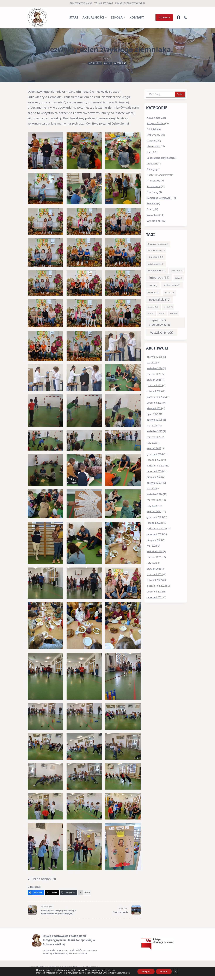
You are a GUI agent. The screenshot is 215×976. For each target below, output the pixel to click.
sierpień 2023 (154, 540)
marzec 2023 (154, 557)
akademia (156, 257)
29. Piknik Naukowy (156, 250)
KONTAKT (136, 17)
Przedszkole (153, 186)
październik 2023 (156, 528)
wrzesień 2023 (155, 534)
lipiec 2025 (153, 414)
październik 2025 (156, 397)
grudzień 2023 (155, 517)
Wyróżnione (120, 63)
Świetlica (152, 203)
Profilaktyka (153, 180)
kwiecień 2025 (154, 431)
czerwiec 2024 (154, 482)
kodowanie (172, 285)
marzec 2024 (154, 500)
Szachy (151, 209)
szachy (173, 313)
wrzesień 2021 (155, 597)
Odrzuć (163, 971)
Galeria (107, 63)
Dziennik (164, 17)
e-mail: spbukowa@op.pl (130, 3)
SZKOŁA (117, 17)
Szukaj (179, 94)
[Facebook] (178, 17)
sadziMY (168, 307)
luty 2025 (152, 442)
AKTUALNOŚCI (93, 17)
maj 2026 (152, 362)
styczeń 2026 (154, 379)
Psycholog (152, 192)
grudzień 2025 (155, 385)
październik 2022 (156, 585)
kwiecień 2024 (154, 494)
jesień (178, 278)
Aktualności (95, 63)
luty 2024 (152, 505)
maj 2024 (152, 488)
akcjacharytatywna (156, 264)
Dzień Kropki (177, 271)
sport (162, 313)
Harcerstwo (153, 146)
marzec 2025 (154, 437)
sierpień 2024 (154, 477)
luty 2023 (152, 562)
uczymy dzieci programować (159, 322)
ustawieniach (123, 972)
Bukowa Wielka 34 (81, 3)
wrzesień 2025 (155, 402)
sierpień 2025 (154, 408)
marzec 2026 (154, 374)
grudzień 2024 (155, 454)
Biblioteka (152, 129)
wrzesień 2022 (155, 591)
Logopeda (152, 163)
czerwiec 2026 (154, 356)
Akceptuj (146, 971)
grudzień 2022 (155, 574)
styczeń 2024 (154, 511)
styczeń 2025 (154, 448)
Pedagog (152, 169)
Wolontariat (153, 215)
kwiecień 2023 (154, 551)
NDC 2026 (169, 293)
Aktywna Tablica (156, 123)
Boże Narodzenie (157, 270)
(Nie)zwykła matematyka (158, 244)
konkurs (153, 292)
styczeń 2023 (154, 568)
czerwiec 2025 (154, 419)
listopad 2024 (154, 460)
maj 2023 (152, 545)
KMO (150, 152)
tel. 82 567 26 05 (103, 3)
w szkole (161, 332)
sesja (151, 313)
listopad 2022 (154, 580)
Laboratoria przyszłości (160, 157)
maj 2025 (152, 425)
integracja (159, 277)
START (73, 17)
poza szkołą (159, 299)
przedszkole (153, 307)
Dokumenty (153, 135)
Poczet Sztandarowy (158, 175)
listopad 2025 (154, 391)
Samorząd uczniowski (159, 197)
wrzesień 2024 (155, 471)
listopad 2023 (154, 522)
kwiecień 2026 (154, 368)
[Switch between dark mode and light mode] (185, 17)
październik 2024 (156, 465)
